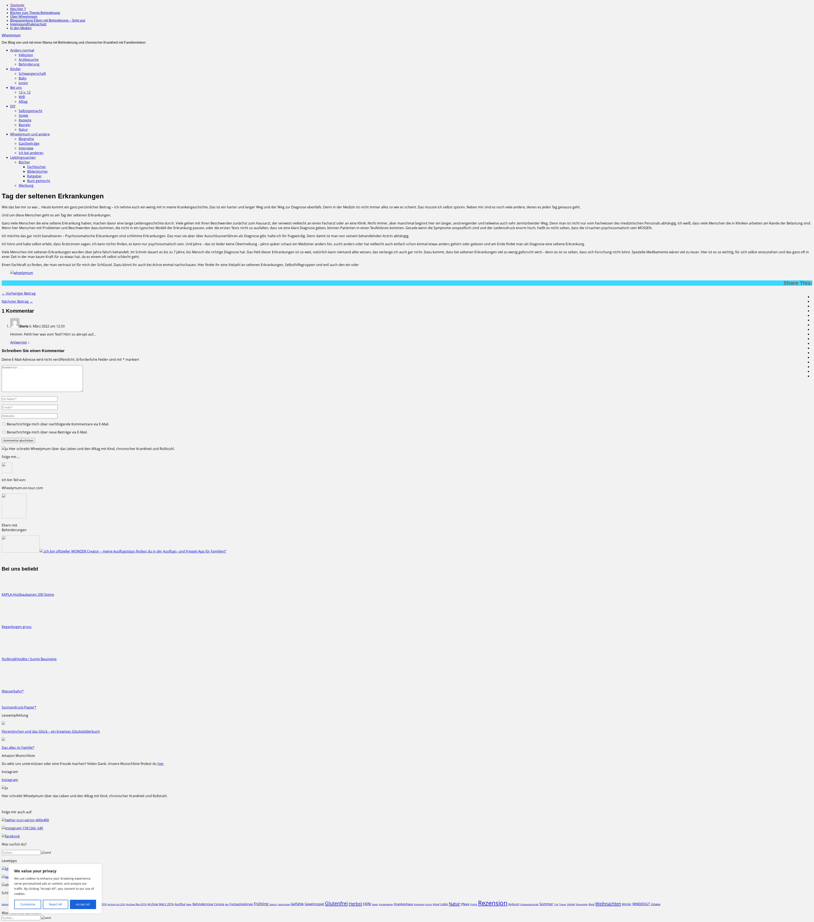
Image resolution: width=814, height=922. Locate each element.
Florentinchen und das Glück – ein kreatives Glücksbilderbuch (51, 731)
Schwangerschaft (32, 73)
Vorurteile (582, 904)
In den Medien (21, 28)
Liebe (444, 904)
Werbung (26, 185)
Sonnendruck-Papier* (19, 707)
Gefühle (297, 903)
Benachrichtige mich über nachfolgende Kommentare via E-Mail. (58, 424)
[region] (55, 889)
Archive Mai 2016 (136, 904)
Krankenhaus (403, 904)
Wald (591, 904)
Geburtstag (284, 904)
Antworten (18, 342)
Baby (22, 78)
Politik (473, 904)
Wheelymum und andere (30, 134)
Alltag (23, 101)
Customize (27, 904)
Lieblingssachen (23, 157)
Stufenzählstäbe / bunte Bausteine (29, 659)
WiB (22, 97)
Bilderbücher (37, 171)
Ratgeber (34, 176)
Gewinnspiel (314, 904)
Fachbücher (36, 166)
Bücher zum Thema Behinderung (35, 13)
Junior (23, 83)
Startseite (17, 5)
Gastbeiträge (29, 143)
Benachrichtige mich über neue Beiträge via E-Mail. (47, 432)
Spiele (23, 115)
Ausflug (180, 904)
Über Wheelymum (23, 16)
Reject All (55, 904)
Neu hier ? (18, 9)
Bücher (24, 162)
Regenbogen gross (17, 626)
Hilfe (367, 903)
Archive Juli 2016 (116, 904)
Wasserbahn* (13, 691)
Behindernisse (202, 904)
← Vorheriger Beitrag (19, 293)
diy (227, 904)
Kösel (436, 904)
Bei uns (16, 87)
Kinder (15, 69)
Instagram (10, 779)
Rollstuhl (513, 904)
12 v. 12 (25, 92)
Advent (6, 904)
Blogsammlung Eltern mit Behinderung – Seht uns (47, 20)
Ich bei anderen (31, 152)
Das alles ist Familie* (18, 747)
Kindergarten (386, 904)
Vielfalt (571, 904)
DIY (12, 106)
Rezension (492, 903)
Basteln (25, 125)
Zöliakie (655, 904)
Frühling (261, 903)
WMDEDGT (641, 904)
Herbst (355, 904)
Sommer (546, 904)
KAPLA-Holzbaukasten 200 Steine (28, 594)
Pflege (465, 904)
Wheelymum (11, 35)
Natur (23, 129)
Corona (219, 904)
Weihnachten (608, 904)
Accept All (83, 904)
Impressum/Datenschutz (28, 24)
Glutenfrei (336, 903)
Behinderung (29, 64)
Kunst (428, 904)
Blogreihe (26, 138)
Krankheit (419, 904)
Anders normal (22, 50)
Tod (556, 904)
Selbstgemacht (30, 111)
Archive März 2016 (161, 904)
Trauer (562, 904)
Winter (626, 904)
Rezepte (25, 120)
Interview (26, 148)
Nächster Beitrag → (17, 301)
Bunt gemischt (38, 180)
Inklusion (26, 55)
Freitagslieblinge (241, 904)
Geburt (273, 904)
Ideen (375, 904)
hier (161, 763)
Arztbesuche (29, 59)
